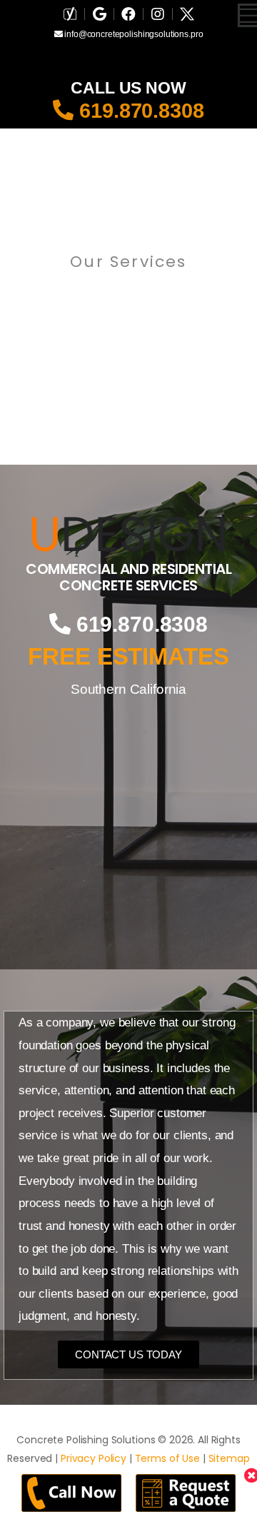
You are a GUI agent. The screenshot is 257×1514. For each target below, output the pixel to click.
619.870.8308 (138, 110)
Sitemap (229, 1458)
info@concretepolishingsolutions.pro (132, 34)
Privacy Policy (93, 1458)
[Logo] (128, 534)
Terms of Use (167, 1458)
